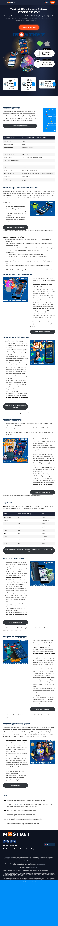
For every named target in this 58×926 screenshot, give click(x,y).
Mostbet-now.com (9, 857)
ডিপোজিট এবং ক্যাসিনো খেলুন (15, 622)
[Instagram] (7, 841)
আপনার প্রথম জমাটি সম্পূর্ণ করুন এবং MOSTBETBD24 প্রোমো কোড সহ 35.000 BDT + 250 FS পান (29, 550)
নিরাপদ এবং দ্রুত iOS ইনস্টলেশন (42, 331)
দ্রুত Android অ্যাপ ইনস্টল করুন (15, 227)
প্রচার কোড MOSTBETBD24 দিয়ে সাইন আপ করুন (15, 406)
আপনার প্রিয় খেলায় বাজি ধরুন (42, 709)
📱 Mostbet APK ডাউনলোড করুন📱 (29, 881)
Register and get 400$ (29, 27)
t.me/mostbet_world (33, 867)
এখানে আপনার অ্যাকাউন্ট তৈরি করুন (19, 126)
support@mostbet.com (40, 864)
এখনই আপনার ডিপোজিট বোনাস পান (42, 492)
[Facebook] (4, 841)
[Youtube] (14, 841)
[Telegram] (11, 841)
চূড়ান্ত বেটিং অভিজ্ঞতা (15, 785)
